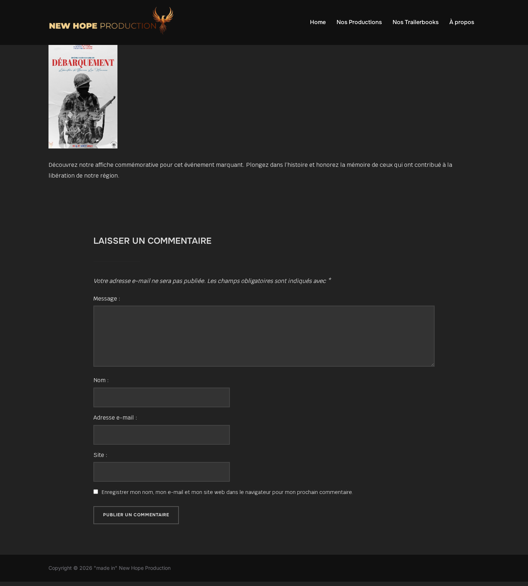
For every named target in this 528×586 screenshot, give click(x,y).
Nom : (101, 380)
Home (318, 22)
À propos (461, 22)
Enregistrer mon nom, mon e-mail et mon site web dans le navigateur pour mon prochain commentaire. (227, 492)
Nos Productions (359, 22)
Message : (106, 298)
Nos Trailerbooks (416, 22)
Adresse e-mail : (115, 417)
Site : (100, 455)
